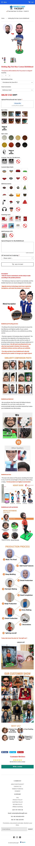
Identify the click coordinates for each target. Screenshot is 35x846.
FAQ (17, 797)
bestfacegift (15, 842)
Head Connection (6, 87)
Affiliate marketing (17, 806)
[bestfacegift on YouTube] (20, 837)
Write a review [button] (17, 766)
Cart (32, 2)
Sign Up (30, 829)
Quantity (3, 72)
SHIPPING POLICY (17, 802)
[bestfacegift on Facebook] (14, 837)
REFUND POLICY (17, 804)
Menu (5, 2)
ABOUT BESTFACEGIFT (17, 784)
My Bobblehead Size (6, 79)
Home (2, 18)
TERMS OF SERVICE (17, 788)
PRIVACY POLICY (17, 800)
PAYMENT (17, 791)
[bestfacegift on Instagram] (17, 837)
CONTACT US (17, 786)
